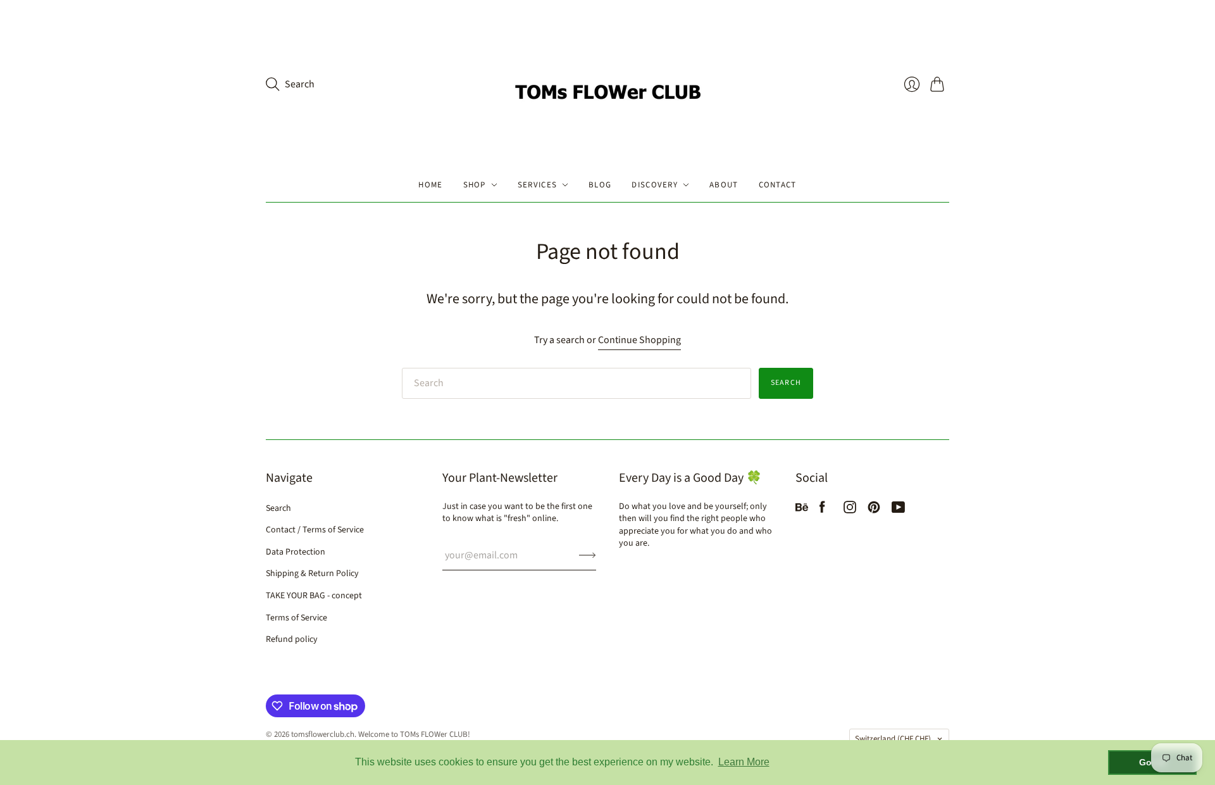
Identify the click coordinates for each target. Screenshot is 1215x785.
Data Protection (295, 552)
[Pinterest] (874, 510)
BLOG (600, 185)
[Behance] (801, 510)
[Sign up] (587, 555)
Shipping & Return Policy (312, 573)
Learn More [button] (744, 762)
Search (786, 382)
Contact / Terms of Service (315, 530)
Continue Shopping (639, 340)
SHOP (474, 185)
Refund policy (292, 639)
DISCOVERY (655, 185)
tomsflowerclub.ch (322, 734)
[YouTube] (898, 510)
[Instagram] (850, 510)
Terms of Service (296, 618)
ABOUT (723, 185)
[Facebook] (822, 510)
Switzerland (893, 738)
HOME (430, 185)
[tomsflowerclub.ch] (607, 83)
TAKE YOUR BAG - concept (314, 595)
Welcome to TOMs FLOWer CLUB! (414, 734)
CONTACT (778, 185)
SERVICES (537, 185)
